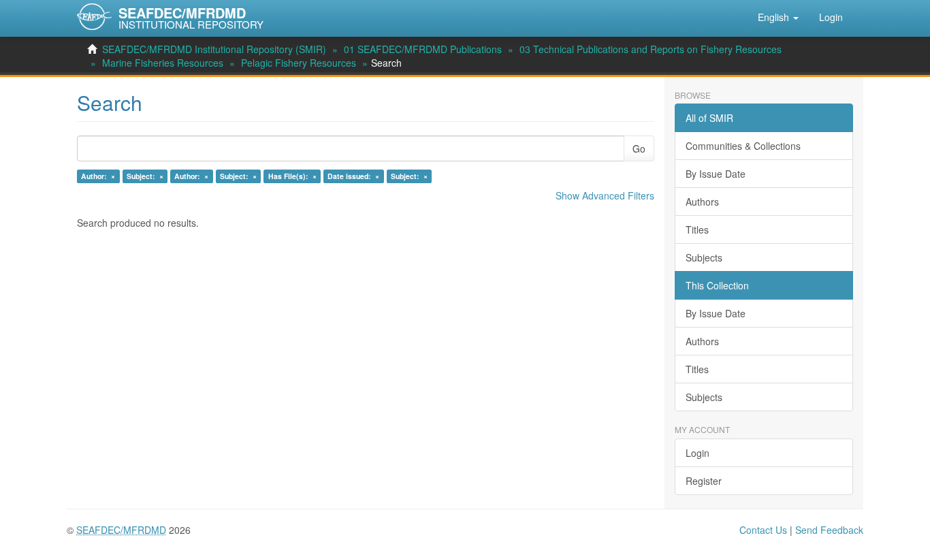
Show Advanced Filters (605, 195)
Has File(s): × (292, 176)
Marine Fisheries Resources (162, 62)
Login (697, 453)
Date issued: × (353, 176)
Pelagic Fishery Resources (298, 62)
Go (638, 148)
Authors (702, 201)
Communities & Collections (743, 146)
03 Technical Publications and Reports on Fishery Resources (650, 49)
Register (704, 481)
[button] (778, 17)
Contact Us (763, 530)
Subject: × (145, 176)
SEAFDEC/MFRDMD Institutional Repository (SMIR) (214, 49)
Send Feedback (829, 530)
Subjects (704, 257)
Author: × (98, 176)
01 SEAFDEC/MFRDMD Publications (423, 49)
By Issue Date (715, 173)
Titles (697, 229)
